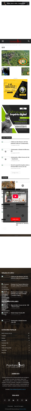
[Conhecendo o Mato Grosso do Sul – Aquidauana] (6, 159)
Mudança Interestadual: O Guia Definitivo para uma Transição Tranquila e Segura (19, 293)
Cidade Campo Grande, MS (18, 313)
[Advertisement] (15, 22)
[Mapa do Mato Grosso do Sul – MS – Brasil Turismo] (6, 307)
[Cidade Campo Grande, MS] (22, 185)
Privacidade (10, 406)
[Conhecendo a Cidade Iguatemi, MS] (8, 185)
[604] (15, 65)
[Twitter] (22, 400)
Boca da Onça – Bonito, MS (11, 45)
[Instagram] (9, 400)
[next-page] (5, 229)
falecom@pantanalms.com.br (18, 389)
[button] (2, 41)
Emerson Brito (23, 409)
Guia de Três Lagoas (18, 406)
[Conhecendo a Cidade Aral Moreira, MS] (6, 151)
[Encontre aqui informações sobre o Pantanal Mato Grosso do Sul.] (6, 167)
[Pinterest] (17, 400)
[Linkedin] (13, 400)
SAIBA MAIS (15, 219)
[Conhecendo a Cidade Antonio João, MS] (6, 322)
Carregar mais (15, 172)
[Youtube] (26, 400)
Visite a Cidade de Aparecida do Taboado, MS (22, 223)
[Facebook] (4, 400)
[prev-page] (3, 229)
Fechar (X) (24, 188)
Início (3, 45)
